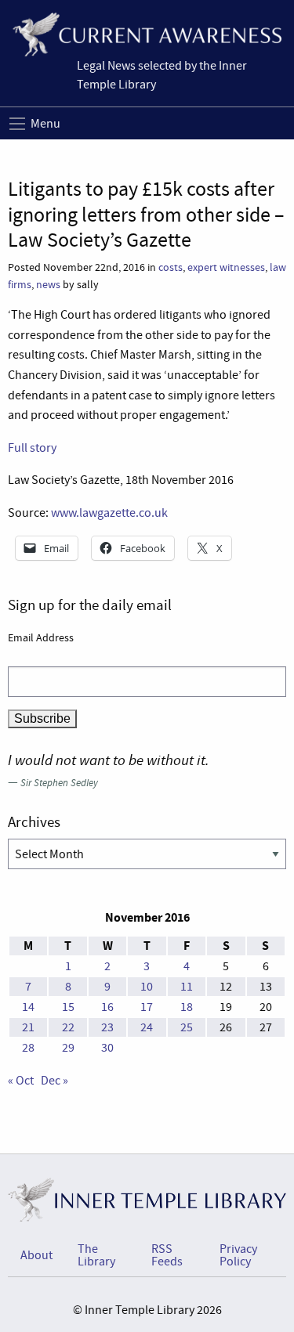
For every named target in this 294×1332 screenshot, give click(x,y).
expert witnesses (226, 267)
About (36, 1255)
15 (68, 1007)
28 (28, 1048)
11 (186, 986)
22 (68, 1027)
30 (107, 1048)
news (48, 284)
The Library (96, 1255)
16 (107, 1007)
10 (146, 986)
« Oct (21, 1080)
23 (107, 1027)
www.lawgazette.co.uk (109, 513)
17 (146, 1007)
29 (68, 1048)
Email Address (41, 637)
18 (186, 1007)
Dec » (54, 1080)
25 (186, 1027)
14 (28, 1007)
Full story (32, 448)
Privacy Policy (238, 1255)
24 (146, 1027)
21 (28, 1027)
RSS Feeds (167, 1255)
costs (170, 267)
